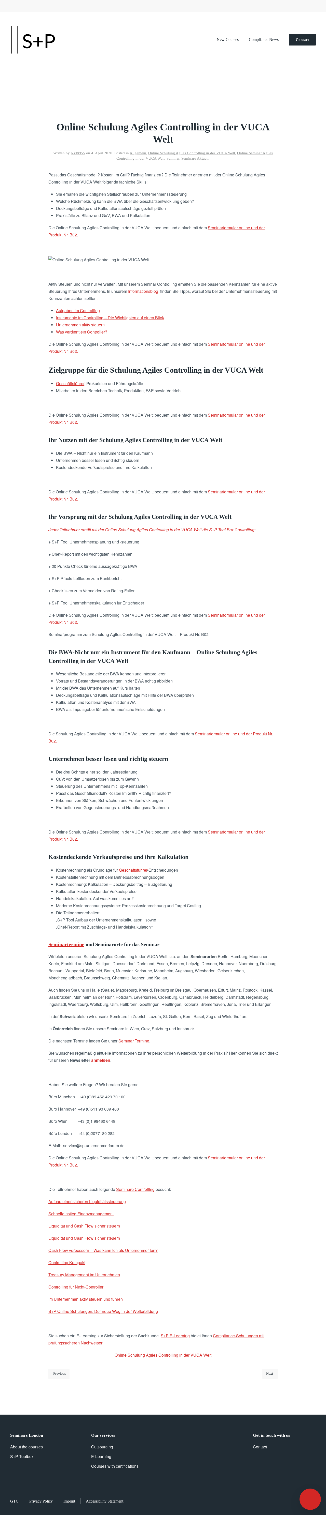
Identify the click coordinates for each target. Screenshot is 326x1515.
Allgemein (138, 153)
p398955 (78, 153)
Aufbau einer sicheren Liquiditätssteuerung (87, 1201)
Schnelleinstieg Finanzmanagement (81, 1214)
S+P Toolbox (22, 1456)
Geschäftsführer (70, 383)
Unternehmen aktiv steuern (80, 325)
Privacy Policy (41, 1501)
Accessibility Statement (104, 1501)
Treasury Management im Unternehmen (84, 1275)
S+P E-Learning (175, 1336)
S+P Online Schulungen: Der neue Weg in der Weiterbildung (103, 1311)
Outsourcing (102, 1447)
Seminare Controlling (135, 1189)
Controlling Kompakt (66, 1262)
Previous (59, 1373)
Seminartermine (66, 944)
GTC (14, 1501)
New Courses (228, 39)
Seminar (173, 158)
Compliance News (264, 39)
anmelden (100, 1060)
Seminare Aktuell (195, 158)
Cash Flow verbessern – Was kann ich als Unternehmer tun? (103, 1250)
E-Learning (101, 1456)
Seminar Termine (133, 1041)
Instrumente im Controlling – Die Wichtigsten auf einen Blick (110, 318)
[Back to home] (33, 40)
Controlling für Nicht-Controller (75, 1287)
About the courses (26, 1447)
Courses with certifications (115, 1466)
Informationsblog (143, 291)
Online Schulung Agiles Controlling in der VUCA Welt (191, 153)
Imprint (69, 1501)
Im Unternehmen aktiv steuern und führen (85, 1299)
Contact (302, 40)
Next (269, 1373)
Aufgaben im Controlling (78, 310)
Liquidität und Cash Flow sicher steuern (84, 1226)
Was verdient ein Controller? (81, 332)
